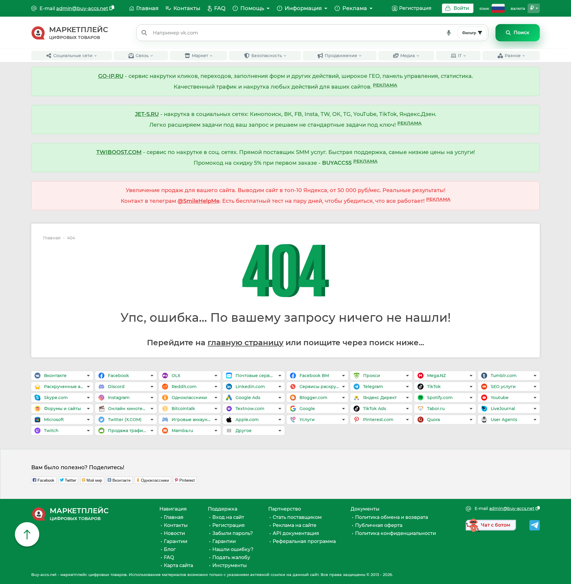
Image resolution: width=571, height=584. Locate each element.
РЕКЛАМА (385, 85)
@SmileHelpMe (198, 201)
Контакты (176, 525)
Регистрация (415, 8)
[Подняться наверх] (27, 534)
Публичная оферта (378, 525)
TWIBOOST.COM (119, 152)
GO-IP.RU (110, 76)
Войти (461, 8)
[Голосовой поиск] (449, 33)
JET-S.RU (147, 114)
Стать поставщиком (297, 517)
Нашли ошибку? (232, 549)
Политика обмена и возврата (391, 517)
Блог (170, 549)
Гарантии (175, 541)
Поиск (521, 32)
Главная (52, 238)
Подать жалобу (231, 557)
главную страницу (245, 342)
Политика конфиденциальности (395, 533)
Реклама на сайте (294, 525)
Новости (174, 533)
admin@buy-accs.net (82, 8)
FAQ (169, 557)
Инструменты (229, 565)
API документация (296, 533)
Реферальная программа (304, 541)
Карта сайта (178, 565)
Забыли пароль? (232, 533)
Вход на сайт (228, 517)
